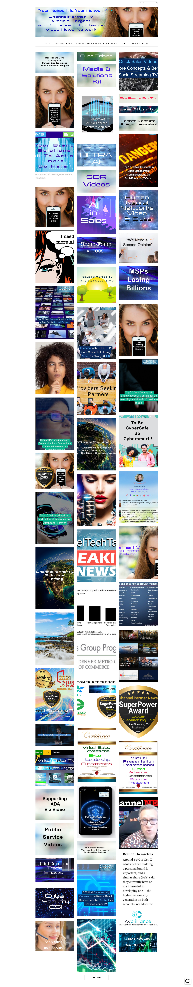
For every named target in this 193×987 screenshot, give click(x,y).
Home (47, 44)
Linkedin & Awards (139, 44)
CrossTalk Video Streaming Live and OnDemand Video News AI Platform (90, 44)
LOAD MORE (96, 977)
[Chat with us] (188, 984)
